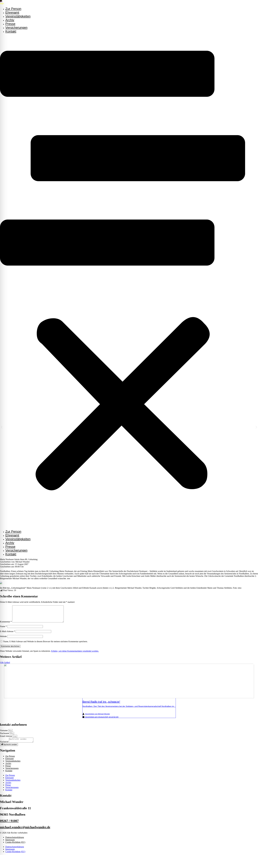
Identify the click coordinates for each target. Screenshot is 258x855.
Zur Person (13, 531)
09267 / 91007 (9, 821)
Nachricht (4, 742)
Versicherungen (16, 27)
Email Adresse (6, 736)
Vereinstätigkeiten (18, 16)
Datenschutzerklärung (14, 837)
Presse (10, 546)
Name (3, 626)
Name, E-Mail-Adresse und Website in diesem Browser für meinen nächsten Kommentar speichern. (45, 641)
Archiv (9, 543)
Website (3, 636)
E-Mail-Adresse (7, 631)
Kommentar (6, 622)
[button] (122, 281)
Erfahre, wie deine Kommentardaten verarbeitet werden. (75, 651)
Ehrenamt (12, 535)
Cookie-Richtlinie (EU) (15, 842)
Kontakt (10, 31)
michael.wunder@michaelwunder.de (25, 827)
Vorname (4, 730)
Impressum (10, 840)
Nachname (5, 733)
